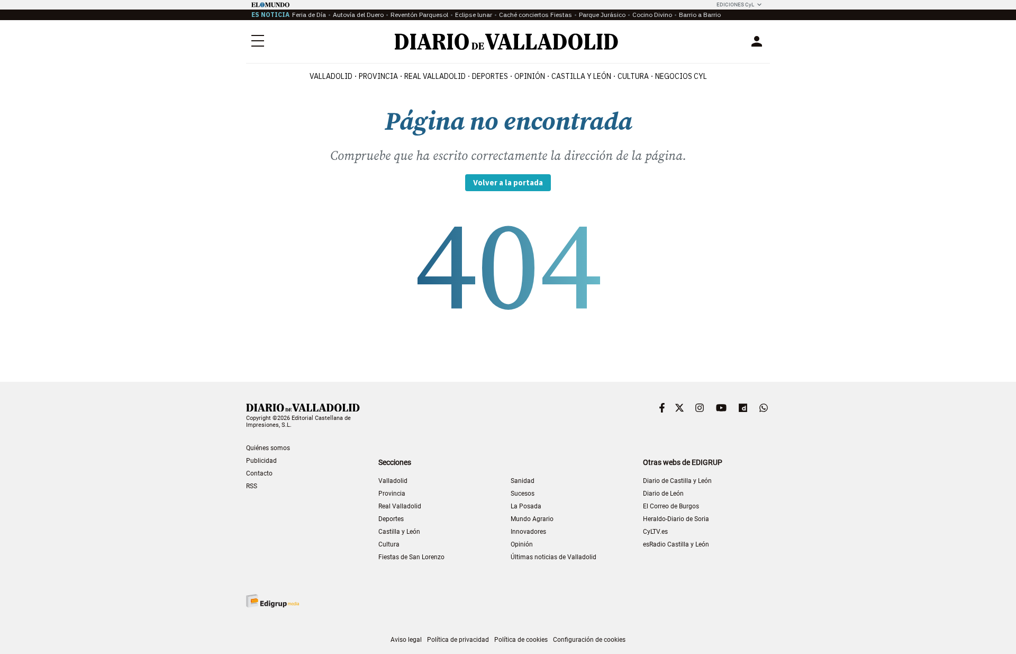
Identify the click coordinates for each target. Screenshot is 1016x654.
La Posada (526, 506)
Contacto (259, 473)
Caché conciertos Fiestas (535, 15)
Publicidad (261, 460)
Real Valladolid (435, 76)
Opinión (529, 76)
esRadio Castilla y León (676, 544)
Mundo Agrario (532, 519)
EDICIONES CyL (735, 4)
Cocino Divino (652, 15)
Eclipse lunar (473, 15)
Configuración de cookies (589, 639)
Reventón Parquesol (419, 15)
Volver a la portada (508, 182)
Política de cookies (521, 639)
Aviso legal (406, 639)
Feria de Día (309, 15)
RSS (251, 486)
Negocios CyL (681, 76)
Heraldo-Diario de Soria (676, 519)
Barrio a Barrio (700, 15)
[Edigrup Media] (272, 601)
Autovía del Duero (358, 15)
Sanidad (522, 481)
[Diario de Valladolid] (506, 41)
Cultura (633, 76)
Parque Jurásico (602, 15)
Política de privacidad (458, 639)
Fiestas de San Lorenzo (411, 557)
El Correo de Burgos (671, 506)
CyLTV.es (655, 531)
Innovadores (528, 531)
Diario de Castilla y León (677, 481)
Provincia (378, 76)
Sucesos (522, 493)
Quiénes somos (268, 448)
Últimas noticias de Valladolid (553, 557)
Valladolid (331, 76)
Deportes (490, 76)
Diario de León (663, 493)
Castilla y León (581, 76)
